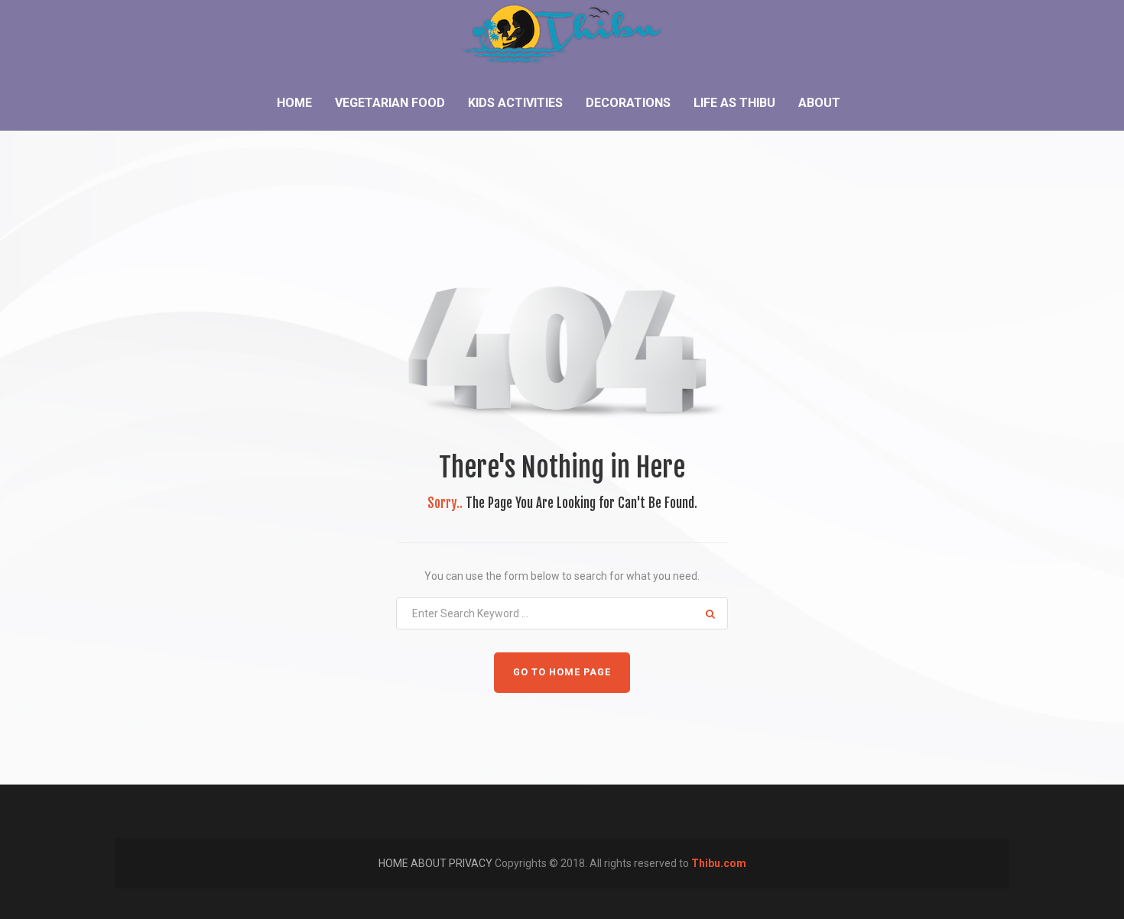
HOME (394, 863)
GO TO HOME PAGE (562, 672)
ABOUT (430, 863)
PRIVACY (472, 863)
